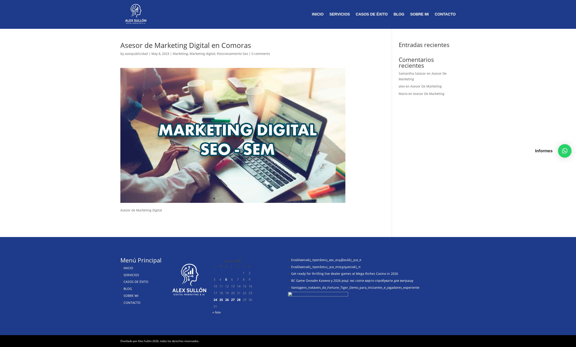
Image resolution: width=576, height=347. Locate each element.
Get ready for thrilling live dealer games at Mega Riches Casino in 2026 (344, 273)
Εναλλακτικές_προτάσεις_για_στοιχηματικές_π (325, 267)
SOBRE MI (419, 14)
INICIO (318, 14)
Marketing (180, 53)
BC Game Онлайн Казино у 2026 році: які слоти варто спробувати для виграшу (352, 280)
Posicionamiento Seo (232, 53)
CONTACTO (445, 14)
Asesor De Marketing (426, 86)
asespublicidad (136, 53)
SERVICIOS (339, 14)
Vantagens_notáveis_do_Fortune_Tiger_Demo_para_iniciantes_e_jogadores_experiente (355, 287)
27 (233, 300)
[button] (565, 151)
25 (221, 300)
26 (227, 300)
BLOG (399, 14)
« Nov (216, 312)
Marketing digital (202, 53)
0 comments (261, 53)
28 (239, 300)
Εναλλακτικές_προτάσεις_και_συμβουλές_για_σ (326, 260)
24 (215, 300)
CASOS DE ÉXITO (372, 14)
